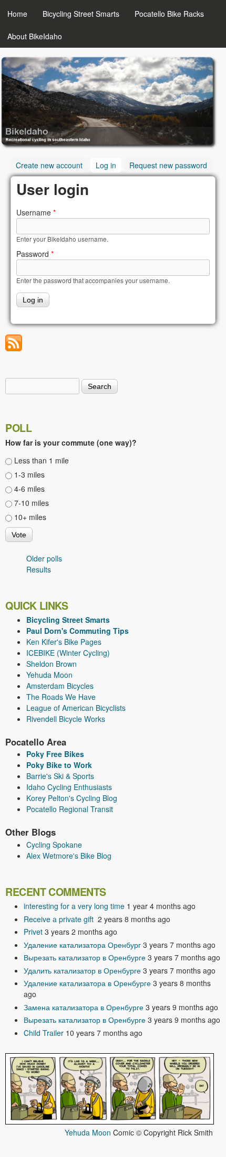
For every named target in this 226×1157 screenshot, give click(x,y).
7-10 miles (31, 503)
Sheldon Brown (51, 663)
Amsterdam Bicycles (60, 685)
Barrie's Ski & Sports (60, 776)
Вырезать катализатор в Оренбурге (85, 957)
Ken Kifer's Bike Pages (63, 641)
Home (17, 13)
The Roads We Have (61, 696)
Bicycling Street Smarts (81, 13)
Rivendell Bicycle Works (65, 718)
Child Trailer (44, 1033)
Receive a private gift (60, 919)
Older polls (44, 558)
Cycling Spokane (54, 844)
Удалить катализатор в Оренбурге (82, 970)
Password (35, 253)
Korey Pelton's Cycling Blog (71, 798)
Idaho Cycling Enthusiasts (69, 787)
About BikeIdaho (34, 36)
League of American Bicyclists (76, 707)
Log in (108, 165)
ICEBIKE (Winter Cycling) (68, 652)
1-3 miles (29, 474)
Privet (33, 931)
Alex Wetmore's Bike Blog (68, 855)
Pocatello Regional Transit (69, 809)
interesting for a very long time (74, 906)
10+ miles (30, 517)
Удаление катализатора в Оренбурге (87, 983)
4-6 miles (29, 488)
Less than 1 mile (41, 460)
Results (38, 569)
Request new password (168, 165)
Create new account (49, 165)
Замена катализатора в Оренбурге (83, 1007)
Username (36, 212)
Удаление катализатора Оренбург (82, 944)
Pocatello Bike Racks (169, 13)
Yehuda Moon (49, 674)
